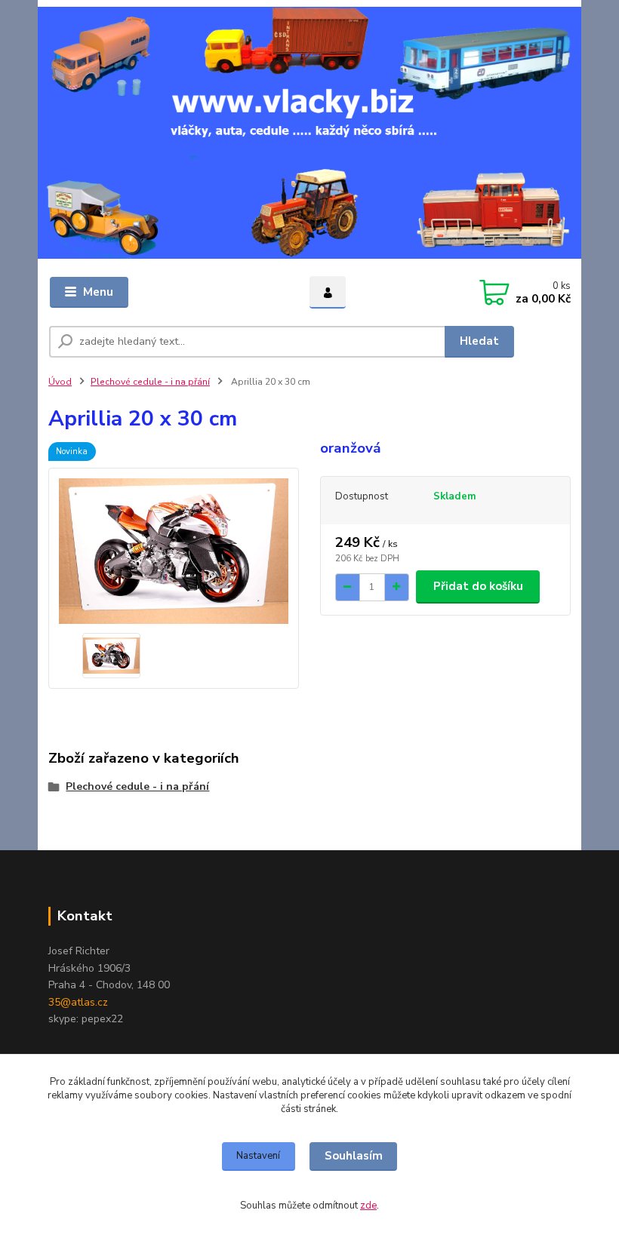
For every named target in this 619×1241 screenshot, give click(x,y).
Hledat (479, 341)
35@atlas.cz (78, 1002)
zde (368, 1205)
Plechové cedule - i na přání (150, 382)
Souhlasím (354, 1155)
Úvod (60, 382)
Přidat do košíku (478, 586)
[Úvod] (309, 133)
